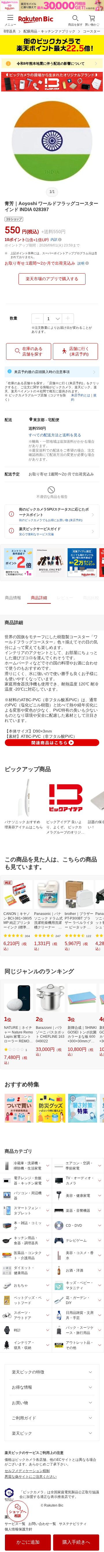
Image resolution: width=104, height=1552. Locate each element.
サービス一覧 (15, 1524)
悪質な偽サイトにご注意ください (31, 1477)
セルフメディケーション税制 (27, 1471)
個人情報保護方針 (18, 1529)
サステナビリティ (73, 1524)
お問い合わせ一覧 (42, 1524)
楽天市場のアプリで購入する (52, 278)
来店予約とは (80, 395)
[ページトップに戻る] (95, 1533)
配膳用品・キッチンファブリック (49, 31)
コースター (91, 31)
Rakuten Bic (35, 20)
